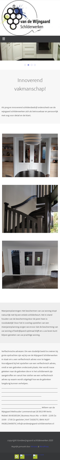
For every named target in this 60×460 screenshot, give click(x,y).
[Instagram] (17, 456)
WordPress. (44, 446)
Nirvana (34, 446)
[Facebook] (26, 455)
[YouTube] (38, 455)
